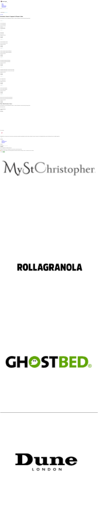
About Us (3, 140)
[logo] (3, 2)
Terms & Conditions (4, 141)
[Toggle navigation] (7, 2)
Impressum (3, 142)
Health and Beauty (4, 6)
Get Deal (2, 37)
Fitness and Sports (4, 5)
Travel (2, 4)
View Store (1, 14)
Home (2, 3)
